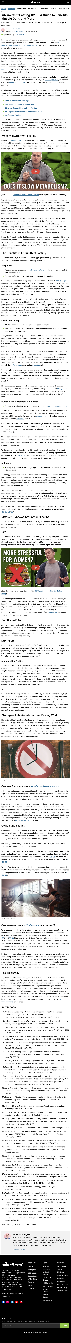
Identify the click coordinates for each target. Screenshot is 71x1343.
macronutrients (7, 1002)
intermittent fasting (16, 140)
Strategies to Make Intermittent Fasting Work (23, 112)
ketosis (54, 867)
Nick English (16, 29)
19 (6, 862)
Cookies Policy (62, 1275)
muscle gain (41, 416)
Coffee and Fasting (13, 115)
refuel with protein (22, 820)
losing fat (61, 389)
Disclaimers (61, 1278)
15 (12, 512)
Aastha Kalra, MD (20, 34)
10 (22, 455)
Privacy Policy (62, 1288)
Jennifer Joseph (18, 31)
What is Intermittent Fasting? (17, 101)
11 (25, 455)
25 (10, 938)
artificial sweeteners (32, 925)
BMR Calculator (48, 1286)
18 (3, 862)
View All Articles (19, 1249)
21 (3, 875)
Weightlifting (32, 1279)
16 (54, 857)
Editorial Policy (62, 1284)
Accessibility (61, 1266)
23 (3, 938)
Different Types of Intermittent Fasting (21, 108)
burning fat (5, 69)
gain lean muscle (30, 45)
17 (68, 859)
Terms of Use (62, 1291)
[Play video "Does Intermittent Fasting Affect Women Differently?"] (35, 567)
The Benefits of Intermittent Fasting (19, 104)
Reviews (31, 1282)
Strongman (32, 1270)
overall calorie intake (35, 270)
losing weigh (61, 281)
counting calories (51, 80)
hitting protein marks (17, 82)
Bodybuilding (32, 1273)
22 (6, 875)
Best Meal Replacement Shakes (26, 195)
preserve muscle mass (57, 406)
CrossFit (31, 1266)
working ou (52, 612)
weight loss (23, 273)
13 (6, 512)
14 (9, 512)
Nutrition (11, 9)
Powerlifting (32, 1276)
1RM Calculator (48, 1283)
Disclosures (61, 1281)
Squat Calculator (49, 1300)
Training (31, 1288)
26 (13, 938)
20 (67, 872)
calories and (64, 999)
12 (3, 512)
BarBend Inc (38, 1332)
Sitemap (45, 1332)
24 (6, 938)
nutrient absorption (17, 391)
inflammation (16, 365)
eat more (20, 419)
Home (3, 9)
